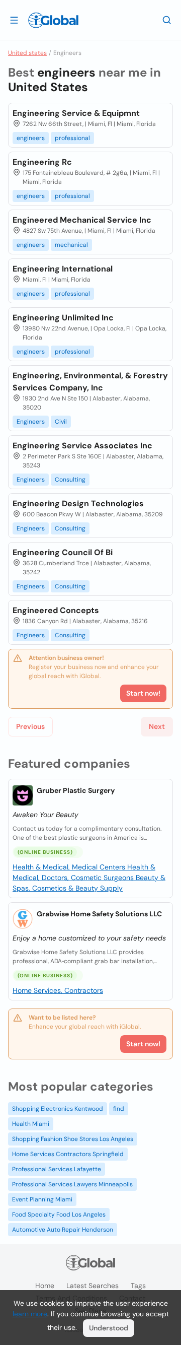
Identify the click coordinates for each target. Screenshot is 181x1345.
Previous (30, 726)
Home (44, 1285)
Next (157, 726)
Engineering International (63, 268)
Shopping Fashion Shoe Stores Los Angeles (72, 1139)
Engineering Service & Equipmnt (76, 113)
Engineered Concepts (56, 610)
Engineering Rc (42, 162)
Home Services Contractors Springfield (68, 1154)
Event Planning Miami (42, 1199)
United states (27, 53)
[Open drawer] (14, 20)
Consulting (70, 480)
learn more (30, 1313)
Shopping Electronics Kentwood (57, 1109)
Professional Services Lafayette (56, 1169)
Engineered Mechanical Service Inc (82, 220)
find (118, 1109)
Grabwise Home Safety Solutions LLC (99, 913)
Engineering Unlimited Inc (63, 317)
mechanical (71, 245)
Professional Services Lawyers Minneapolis (72, 1184)
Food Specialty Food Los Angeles (59, 1214)
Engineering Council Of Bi (63, 552)
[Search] (167, 20)
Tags (138, 1285)
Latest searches (92, 1285)
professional (72, 138)
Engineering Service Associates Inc (82, 445)
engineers (31, 138)
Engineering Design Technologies (78, 503)
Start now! (143, 1043)
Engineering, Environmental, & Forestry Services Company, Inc (90, 381)
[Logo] (53, 20)
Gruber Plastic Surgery (76, 790)
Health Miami (30, 1124)
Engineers (31, 422)
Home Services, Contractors (58, 990)
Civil (61, 422)
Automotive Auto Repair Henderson (62, 1230)
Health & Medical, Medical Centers (70, 866)
